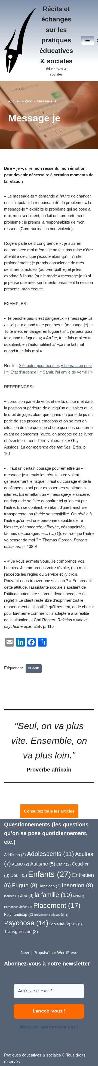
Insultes (11, 896)
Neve (25, 952)
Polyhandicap (18, 915)
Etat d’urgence (23, 372)
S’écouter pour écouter (39, 365)
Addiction (15, 855)
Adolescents (50, 853)
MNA (78, 896)
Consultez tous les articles (49, 811)
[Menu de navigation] (87, 40)
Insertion (77, 885)
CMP (63, 864)
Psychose (26, 923)
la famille (53, 894)
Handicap (49, 886)
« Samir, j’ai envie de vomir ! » (66, 372)
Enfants (49, 874)
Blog (28, 101)
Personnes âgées (18, 906)
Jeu (26, 895)
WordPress (67, 952)
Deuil (18, 875)
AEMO (20, 864)
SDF (76, 924)
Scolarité (59, 924)
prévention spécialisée (51, 914)
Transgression (21, 931)
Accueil (14, 101)
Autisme (42, 864)
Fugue (33, 668)
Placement (57, 905)
